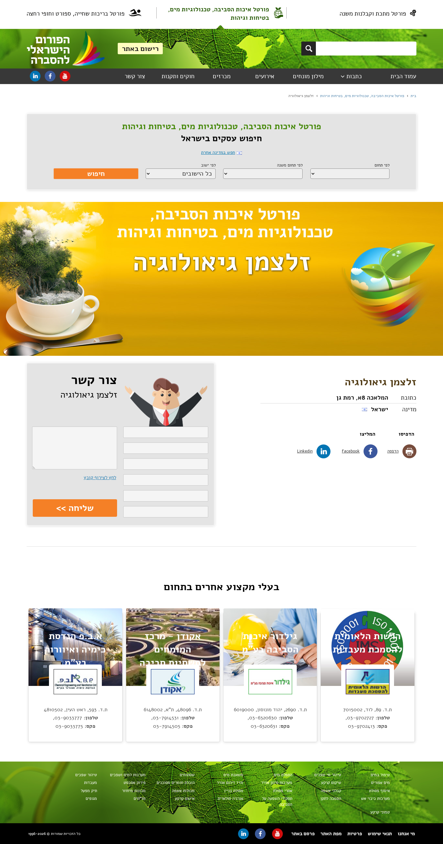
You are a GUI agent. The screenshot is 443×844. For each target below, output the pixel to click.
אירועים (264, 76)
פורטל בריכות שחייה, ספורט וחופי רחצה (76, 13)
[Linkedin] (35, 76)
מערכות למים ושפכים (128, 775)
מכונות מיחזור (134, 791)
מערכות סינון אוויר (276, 783)
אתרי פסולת (282, 791)
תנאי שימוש (380, 833)
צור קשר (135, 76)
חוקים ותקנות (178, 76)
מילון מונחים (308, 76)
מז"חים (140, 798)
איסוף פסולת (379, 791)
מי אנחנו (406, 833)
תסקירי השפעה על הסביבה (277, 801)
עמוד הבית (403, 76)
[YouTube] (65, 76)
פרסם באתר (303, 833)
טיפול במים (380, 775)
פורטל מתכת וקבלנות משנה (373, 13)
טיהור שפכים (86, 775)
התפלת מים (283, 775)
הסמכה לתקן (330, 798)
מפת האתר (330, 833)
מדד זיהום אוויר (230, 783)
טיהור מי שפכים (327, 775)
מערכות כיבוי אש (375, 798)
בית (413, 95)
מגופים (91, 798)
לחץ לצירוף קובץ (100, 477)
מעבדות (90, 783)
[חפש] (308, 49)
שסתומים (187, 775)
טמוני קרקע (380, 812)
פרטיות (354, 833)
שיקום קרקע (331, 783)
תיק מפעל (89, 791)
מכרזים (222, 76)
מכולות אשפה (183, 791)
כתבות (354, 76)
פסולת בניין (233, 791)
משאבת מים (233, 775)
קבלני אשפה (331, 791)
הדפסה (393, 451)
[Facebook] (50, 76)
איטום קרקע (185, 798)
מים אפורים (380, 783)
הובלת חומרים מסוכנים (176, 783)
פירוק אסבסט (135, 783)
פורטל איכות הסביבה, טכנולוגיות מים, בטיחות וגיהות (218, 13)
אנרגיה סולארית (230, 798)
